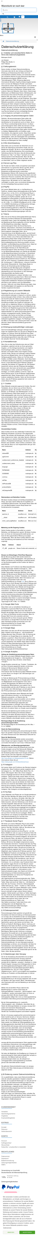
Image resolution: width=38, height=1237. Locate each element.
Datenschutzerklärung (12, 41)
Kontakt (3, 1127)
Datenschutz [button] (7, 1228)
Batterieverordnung (7, 1160)
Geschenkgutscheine (8, 1114)
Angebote (4, 1116)
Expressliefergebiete (8, 1118)
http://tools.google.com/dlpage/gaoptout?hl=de (14, 758)
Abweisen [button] (10, 1232)
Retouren (4, 1129)
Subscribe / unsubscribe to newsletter (13, 1147)
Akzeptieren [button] (27, 1232)
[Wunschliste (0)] (14, 17)
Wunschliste (5, 1145)
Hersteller (4, 1112)
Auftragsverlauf (6, 1143)
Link (23, 581)
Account (4, 1141)
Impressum (5, 1158)
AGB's (3, 1165)
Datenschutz (5, 1156)
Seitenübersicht (6, 1131)
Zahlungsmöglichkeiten (9, 1163)
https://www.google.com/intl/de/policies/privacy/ (15, 762)
